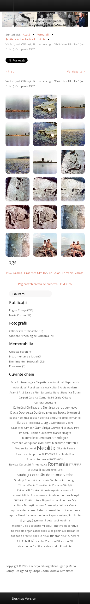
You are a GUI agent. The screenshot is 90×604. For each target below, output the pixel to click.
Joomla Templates (61, 571)
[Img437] (18, 162)
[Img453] (73, 245)
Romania (58, 464)
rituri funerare (70, 536)
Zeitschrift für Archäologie (34, 490)
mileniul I (48, 525)
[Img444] (45, 217)
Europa (22, 423)
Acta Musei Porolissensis (28, 387)
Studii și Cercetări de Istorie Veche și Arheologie (45, 480)
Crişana (67, 397)
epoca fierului (18, 515)
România (67, 273)
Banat (56, 392)
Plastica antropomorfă (30, 454)
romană (26, 540)
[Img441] (45, 189)
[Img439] (73, 162)
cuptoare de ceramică (24, 510)
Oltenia (61, 448)
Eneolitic (51, 412)
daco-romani (47, 510)
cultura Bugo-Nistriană (46, 500)
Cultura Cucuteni (45, 402)
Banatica (66, 392)
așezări (55, 490)
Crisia (57, 397)
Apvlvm (72, 387)
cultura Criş (69, 500)
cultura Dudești (24, 505)
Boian (77, 392)
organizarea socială (37, 530)
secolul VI (54, 541)
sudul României (62, 546)
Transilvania (43, 485)
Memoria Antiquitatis (25, 443)
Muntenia (72, 443)
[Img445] (73, 217)
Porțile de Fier (65, 454)
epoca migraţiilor (62, 515)
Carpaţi (23, 397)
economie (73, 510)
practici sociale (32, 536)
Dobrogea (26, 413)
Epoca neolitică (19, 417)
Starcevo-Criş (53, 469)
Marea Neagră (62, 433)
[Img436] (73, 134)
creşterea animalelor (46, 495)
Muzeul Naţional (25, 448)
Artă (21, 392)
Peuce (71, 448)
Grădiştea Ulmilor (35, 273)
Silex (42, 470)
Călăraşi (18, 273)
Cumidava (71, 407)
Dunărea (39, 413)
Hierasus (67, 428)
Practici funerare (38, 459)
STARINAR (75, 464)
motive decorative (66, 525)
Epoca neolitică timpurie (45, 417)
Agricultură (52, 387)
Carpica (33, 397)
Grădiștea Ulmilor (22, 427)
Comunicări (46, 397)
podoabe (16, 536)
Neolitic (46, 447)
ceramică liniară (22, 495)
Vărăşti (79, 273)
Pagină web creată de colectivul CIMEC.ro (45, 284)
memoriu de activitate (26, 525)
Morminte (58, 443)
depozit (61, 510)
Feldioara (34, 422)
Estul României (71, 417)
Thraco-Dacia (26, 485)
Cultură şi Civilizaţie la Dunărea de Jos (38, 407)
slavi (49, 546)
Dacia (14, 413)
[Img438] (45, 162)
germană (40, 520)
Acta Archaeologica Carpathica (30, 382)
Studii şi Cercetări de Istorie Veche (45, 474)
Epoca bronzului (69, 413)
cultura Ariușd (70, 495)
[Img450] (18, 245)
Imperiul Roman (29, 433)
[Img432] (18, 134)
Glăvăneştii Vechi (62, 422)
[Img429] (18, 107)
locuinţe (65, 520)
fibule (77, 515)
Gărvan (55, 427)
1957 (8, 273)
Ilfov (76, 427)
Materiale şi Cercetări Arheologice (45, 438)
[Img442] (73, 189)
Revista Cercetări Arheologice (28, 464)
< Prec (10, 71)
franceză (26, 520)
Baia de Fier (32, 392)
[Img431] (73, 107)
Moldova (45, 443)
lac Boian (54, 273)
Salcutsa (33, 469)
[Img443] (18, 217)
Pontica (50, 454)
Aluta (63, 387)
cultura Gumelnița (46, 505)
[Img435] (45, 134)
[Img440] (18, 189)
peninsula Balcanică (66, 530)
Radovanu (56, 459)
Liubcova (46, 433)
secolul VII (66, 541)
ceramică (67, 490)
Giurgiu (45, 422)
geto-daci (53, 520)
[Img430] (45, 107)
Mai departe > (76, 71)
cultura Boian (23, 500)
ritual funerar (51, 536)
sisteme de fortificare (31, 546)
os (51, 530)
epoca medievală (39, 515)
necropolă (17, 530)
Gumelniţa (42, 427)
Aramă (14, 392)
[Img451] (45, 245)
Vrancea (57, 485)
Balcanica (47, 392)
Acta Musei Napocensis (64, 382)
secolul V (41, 541)
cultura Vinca (67, 505)
